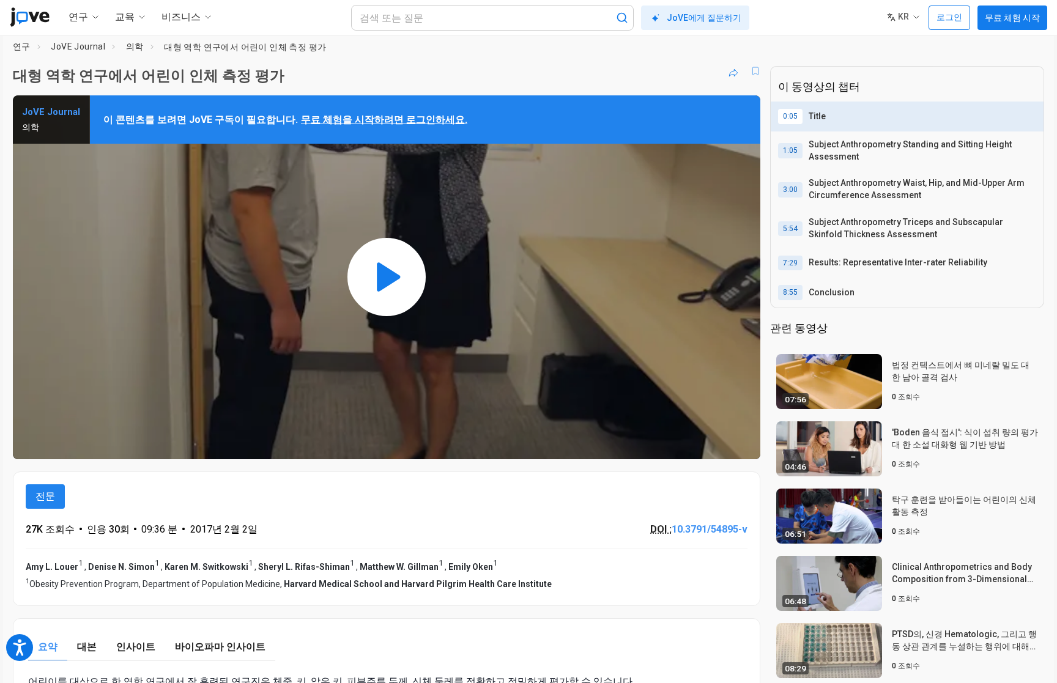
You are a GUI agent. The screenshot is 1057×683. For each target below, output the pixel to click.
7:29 (790, 263)
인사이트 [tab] (135, 646)
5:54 (790, 228)
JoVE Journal (78, 46)
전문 (45, 496)
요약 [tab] (47, 646)
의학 (135, 46)
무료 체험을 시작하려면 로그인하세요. (384, 119)
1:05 (790, 150)
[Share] (733, 71)
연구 (22, 46)
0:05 (790, 116)
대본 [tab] (87, 646)
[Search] (622, 18)
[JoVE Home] (30, 17)
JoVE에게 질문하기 (704, 18)
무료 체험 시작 (1012, 18)
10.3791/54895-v (709, 529)
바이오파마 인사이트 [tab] (220, 646)
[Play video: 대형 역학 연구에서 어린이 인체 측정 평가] (386, 277)
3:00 (790, 189)
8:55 (790, 292)
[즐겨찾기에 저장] (755, 71)
